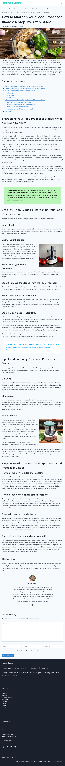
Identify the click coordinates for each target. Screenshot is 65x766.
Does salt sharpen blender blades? (18, 107)
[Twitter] (7, 746)
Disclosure (32, 761)
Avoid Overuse (11, 97)
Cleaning (10, 93)
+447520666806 (7, 741)
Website (47, 646)
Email (26, 646)
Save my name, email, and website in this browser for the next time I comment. (25, 651)
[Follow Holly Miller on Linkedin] (32, 605)
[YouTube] (11, 746)
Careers (4, 730)
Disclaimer (18, 761)
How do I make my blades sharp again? (19, 102)
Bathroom (4, 693)
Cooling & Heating (7, 697)
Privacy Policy (25, 761)
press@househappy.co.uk (9, 736)
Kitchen (4, 705)
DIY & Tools (5, 699)
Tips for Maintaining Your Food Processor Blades (20, 91)
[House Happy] (12, 3)
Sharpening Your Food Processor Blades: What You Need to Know (25, 86)
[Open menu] (61, 3)
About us (4, 726)
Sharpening (10, 95)
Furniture (4, 701)
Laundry (4, 708)
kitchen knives (53, 402)
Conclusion (8, 111)
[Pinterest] (15, 746)
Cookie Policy (39, 761)
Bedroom (4, 695)
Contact (4, 728)
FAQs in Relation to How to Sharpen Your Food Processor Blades (25, 100)
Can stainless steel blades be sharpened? (20, 109)
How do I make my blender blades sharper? (21, 104)
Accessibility (60, 761)
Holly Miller (6, 26)
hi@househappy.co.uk (8, 734)
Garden (4, 703)
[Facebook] (3, 746)
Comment (6, 624)
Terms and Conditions (50, 761)
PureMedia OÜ (24, 668)
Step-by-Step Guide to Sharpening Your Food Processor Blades (25, 88)
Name (5, 646)
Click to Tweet (57, 352)
